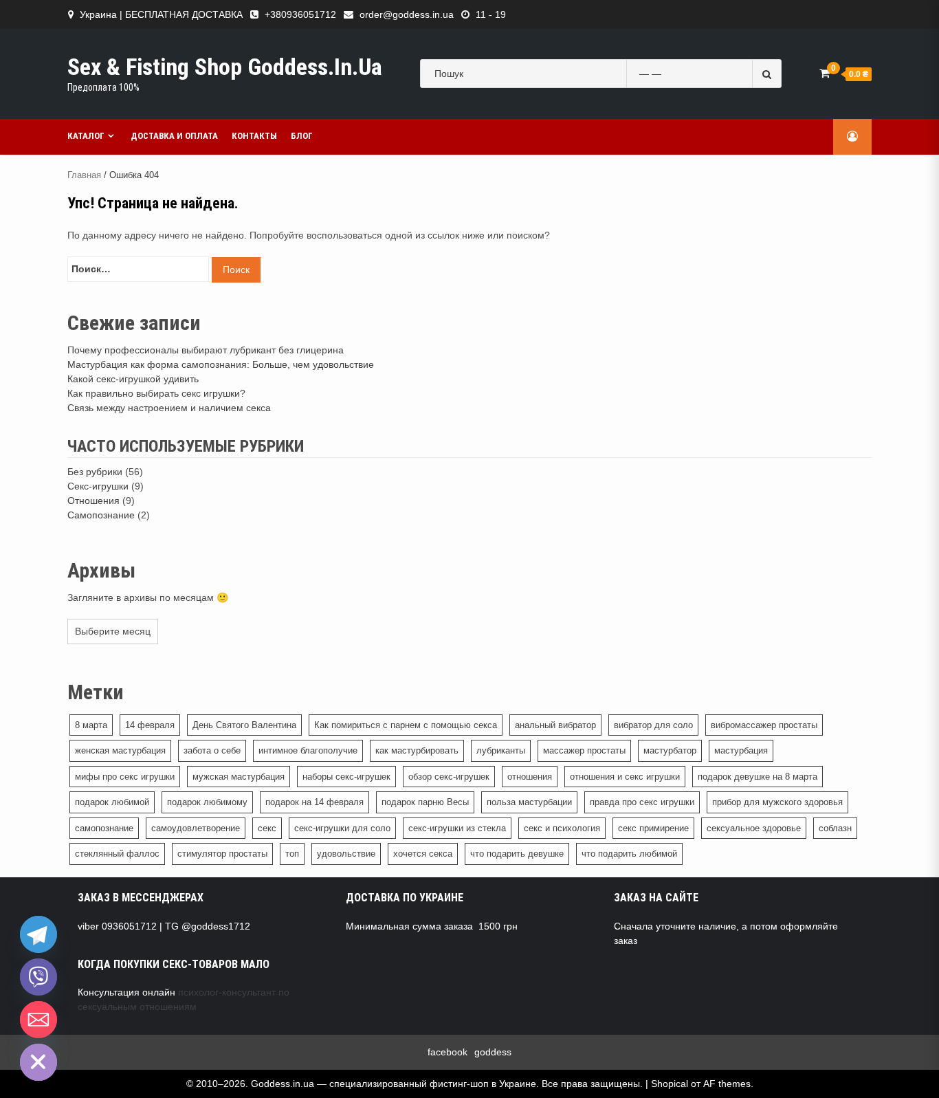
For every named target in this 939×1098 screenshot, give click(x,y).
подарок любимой (112, 802)
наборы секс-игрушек (346, 776)
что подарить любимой (629, 853)
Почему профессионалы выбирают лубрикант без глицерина (205, 349)
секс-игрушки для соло (342, 828)
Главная (84, 175)
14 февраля (150, 725)
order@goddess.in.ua (407, 14)
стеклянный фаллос (117, 853)
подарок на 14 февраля (314, 802)
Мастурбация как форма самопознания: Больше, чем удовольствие (220, 364)
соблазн (835, 828)
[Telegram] (38, 934)
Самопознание (101, 514)
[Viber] (38, 977)
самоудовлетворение (195, 828)
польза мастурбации (529, 802)
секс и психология (562, 828)
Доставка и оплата (174, 136)
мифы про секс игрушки (125, 776)
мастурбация (741, 750)
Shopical (669, 1083)
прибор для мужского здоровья (777, 802)
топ (292, 853)
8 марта (91, 725)
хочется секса (422, 853)
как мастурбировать (417, 750)
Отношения (93, 500)
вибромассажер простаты (764, 725)
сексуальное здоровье (754, 828)
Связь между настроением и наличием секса (169, 407)
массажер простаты (584, 750)
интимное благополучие (307, 750)
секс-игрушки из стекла (457, 828)
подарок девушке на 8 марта (757, 776)
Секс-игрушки (98, 486)
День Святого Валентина (244, 725)
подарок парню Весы (425, 802)
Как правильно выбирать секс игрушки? (156, 393)
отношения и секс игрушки (625, 776)
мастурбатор (669, 750)
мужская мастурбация (238, 776)
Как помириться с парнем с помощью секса (405, 725)
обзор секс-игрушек (448, 776)
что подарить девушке (517, 853)
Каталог (85, 136)
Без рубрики (94, 471)
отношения (529, 776)
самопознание (104, 828)
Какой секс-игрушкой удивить (133, 378)
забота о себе (212, 750)
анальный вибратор (555, 725)
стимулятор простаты (222, 853)
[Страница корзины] (824, 73)
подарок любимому (207, 802)
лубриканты (500, 750)
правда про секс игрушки (642, 802)
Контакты (254, 136)
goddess (492, 1051)
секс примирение (653, 828)
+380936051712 (300, 14)
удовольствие (346, 853)
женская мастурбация (120, 750)
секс (267, 828)
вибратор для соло (653, 725)
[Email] (38, 1019)
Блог (302, 136)
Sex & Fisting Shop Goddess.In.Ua (224, 66)
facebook (447, 1051)
